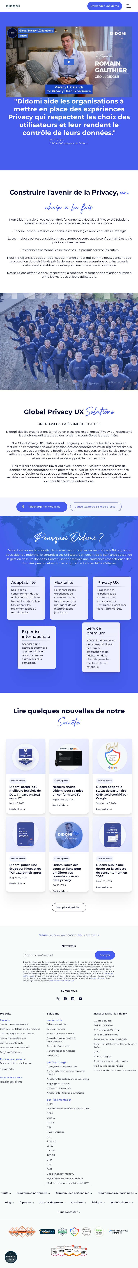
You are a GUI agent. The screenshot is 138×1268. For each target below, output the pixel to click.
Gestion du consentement (14, 1024)
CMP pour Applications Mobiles (17, 1033)
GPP (49, 1159)
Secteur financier (56, 1029)
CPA (49, 1127)
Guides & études (102, 1020)
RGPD (50, 1104)
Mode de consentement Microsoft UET (68, 1183)
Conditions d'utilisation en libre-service (115, 1070)
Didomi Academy (103, 1025)
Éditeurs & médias (56, 1024)
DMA (49, 1169)
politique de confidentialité (61, 980)
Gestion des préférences (13, 1038)
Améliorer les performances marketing (68, 1079)
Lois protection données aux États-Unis (68, 1108)
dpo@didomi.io (97, 978)
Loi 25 (50, 1145)
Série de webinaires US (106, 1034)
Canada (51, 1150)
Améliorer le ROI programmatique (65, 1092)
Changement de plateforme (62, 1066)
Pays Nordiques (55, 1132)
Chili (49, 1136)
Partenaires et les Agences (61, 1050)
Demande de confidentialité (15, 1047)
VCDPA (51, 1118)
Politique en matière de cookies (111, 1061)
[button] (12, 1257)
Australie (51, 1141)
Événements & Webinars (107, 1030)
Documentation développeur (16, 1063)
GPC (49, 1164)
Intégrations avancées (59, 1088)
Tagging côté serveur (11, 1052)
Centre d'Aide (7, 1069)
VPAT (97, 1051)
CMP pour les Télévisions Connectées (20, 1029)
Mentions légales (103, 1056)
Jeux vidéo (52, 1055)
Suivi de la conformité (11, 1043)
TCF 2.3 (51, 1155)
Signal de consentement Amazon (65, 1178)
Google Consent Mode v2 (60, 1173)
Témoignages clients (11, 1081)
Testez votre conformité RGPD (110, 1039)
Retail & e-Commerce (58, 1046)
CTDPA (51, 1122)
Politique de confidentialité (108, 1065)
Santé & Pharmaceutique (60, 1033)
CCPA (50, 1113)
